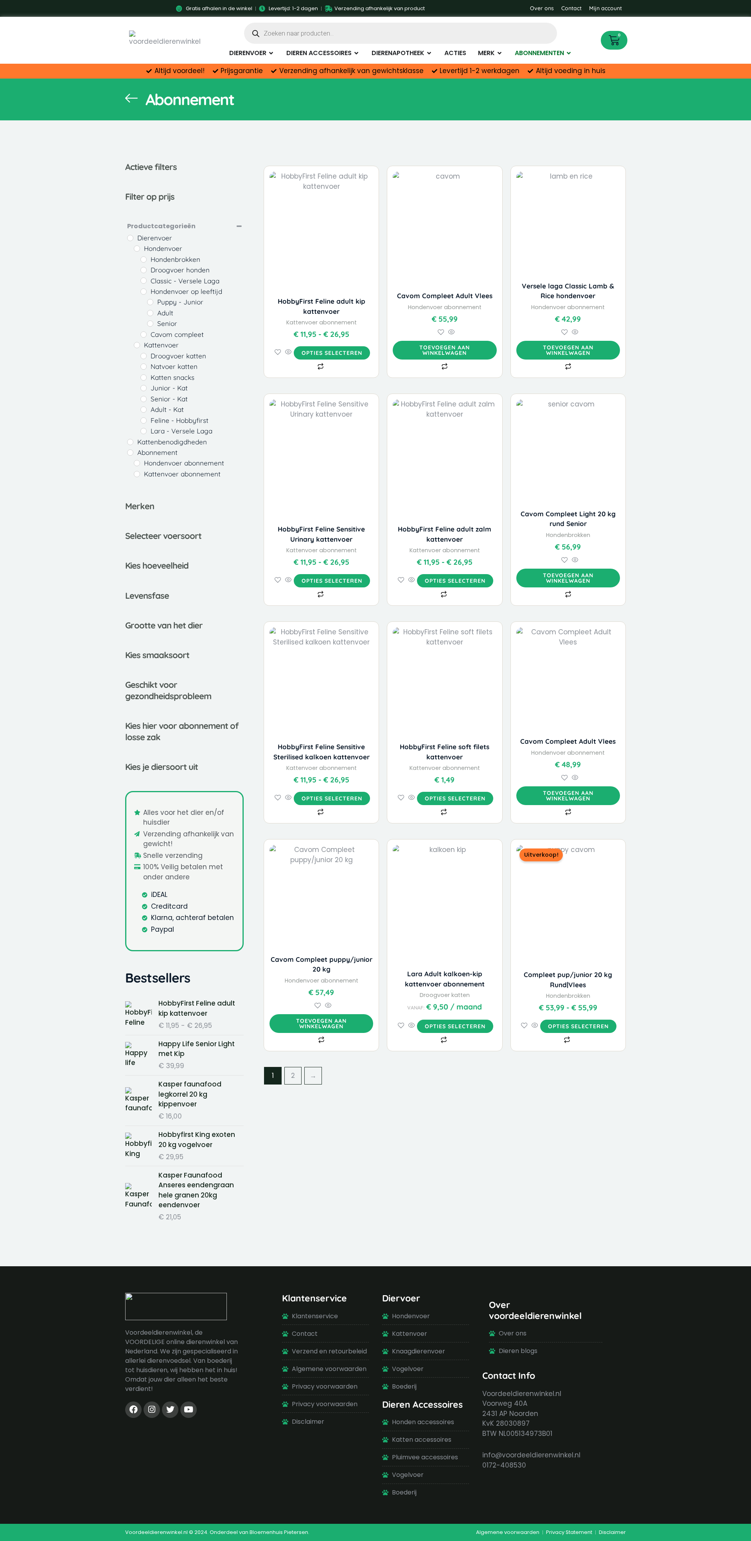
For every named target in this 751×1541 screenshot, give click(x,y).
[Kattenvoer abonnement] (137, 474)
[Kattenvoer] (137, 345)
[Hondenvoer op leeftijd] (143, 291)
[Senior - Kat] (143, 399)
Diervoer (401, 1298)
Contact (571, 8)
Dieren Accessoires (422, 1404)
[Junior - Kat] (143, 388)
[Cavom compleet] (143, 334)
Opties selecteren (332, 352)
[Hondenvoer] (137, 248)
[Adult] (150, 313)
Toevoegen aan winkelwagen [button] (444, 350)
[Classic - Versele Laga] (143, 280)
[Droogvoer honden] (143, 270)
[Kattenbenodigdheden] (130, 442)
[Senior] (150, 323)
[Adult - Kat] (143, 409)
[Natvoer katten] (143, 366)
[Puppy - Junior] (150, 302)
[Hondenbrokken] (143, 259)
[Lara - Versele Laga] (143, 431)
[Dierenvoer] (130, 238)
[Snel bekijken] (288, 352)
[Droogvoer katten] (143, 356)
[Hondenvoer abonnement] (137, 463)
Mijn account (605, 8)
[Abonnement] (130, 452)
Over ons (542, 8)
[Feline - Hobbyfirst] (143, 420)
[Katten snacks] (143, 377)
